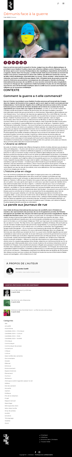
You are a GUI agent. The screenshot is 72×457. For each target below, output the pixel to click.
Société (7, 413)
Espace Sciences (10, 371)
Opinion (7, 391)
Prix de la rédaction (11, 396)
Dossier (13, 17)
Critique (7, 351)
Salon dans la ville (11, 408)
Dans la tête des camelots (14, 356)
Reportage (8, 403)
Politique (8, 393)
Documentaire (10, 358)
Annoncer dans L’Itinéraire (49, 439)
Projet (7, 398)
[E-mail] (17, 62)
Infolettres (44, 437)
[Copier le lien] (21, 62)
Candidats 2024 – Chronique (14, 331)
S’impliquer (44, 435)
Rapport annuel (10, 401)
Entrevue (8, 366)
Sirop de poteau (10, 411)
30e (6, 323)
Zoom (7, 423)
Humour (8, 376)
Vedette (7, 421)
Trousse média (45, 441)
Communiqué (9, 343)
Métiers (7, 383)
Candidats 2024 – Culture (13, 333)
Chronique (8, 341)
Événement (9, 373)
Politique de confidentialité (44, 454)
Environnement (10, 368)
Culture (7, 353)
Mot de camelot (10, 386)
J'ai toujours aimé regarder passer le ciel (19, 381)
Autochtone (9, 328)
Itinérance (8, 378)
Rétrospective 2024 (11, 406)
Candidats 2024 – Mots (12, 336)
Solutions (8, 416)
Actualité (8, 326)
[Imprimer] (25, 62)
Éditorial (7, 363)
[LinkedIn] (13, 62)
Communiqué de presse (13, 346)
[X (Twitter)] (9, 62)
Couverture (9, 348)
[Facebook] (5, 62)
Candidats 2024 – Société (13, 338)
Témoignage (9, 418)
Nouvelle (8, 388)
